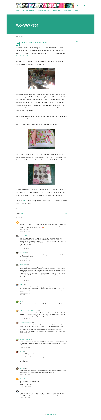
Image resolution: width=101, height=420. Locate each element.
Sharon (22, 351)
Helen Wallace (24, 391)
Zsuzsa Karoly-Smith (25, 322)
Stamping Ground (22, 56)
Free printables (67, 10)
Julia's (24, 200)
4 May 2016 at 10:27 (25, 248)
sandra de (23, 252)
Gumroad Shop (56, 10)
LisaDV (22, 368)
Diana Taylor (23, 264)
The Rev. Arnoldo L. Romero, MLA (29, 310)
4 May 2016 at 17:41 (25, 347)
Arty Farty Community (28, 10)
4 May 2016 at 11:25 (25, 297)
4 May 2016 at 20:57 (25, 364)
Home (17, 10)
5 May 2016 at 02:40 (25, 386)
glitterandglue (24, 235)
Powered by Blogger (51, 414)
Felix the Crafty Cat (25, 339)
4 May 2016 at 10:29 (25, 260)
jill (20, 301)
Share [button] (76, 41)
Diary (76, 49)
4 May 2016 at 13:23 (25, 335)
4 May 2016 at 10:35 (25, 280)
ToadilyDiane (23, 378)
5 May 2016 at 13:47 (25, 397)
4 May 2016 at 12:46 (25, 306)
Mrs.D (21, 284)
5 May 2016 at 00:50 (25, 374)
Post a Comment (20, 401)
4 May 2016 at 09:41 (25, 231)
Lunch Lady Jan (24, 222)
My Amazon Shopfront (43, 10)
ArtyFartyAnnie (37, 5)
